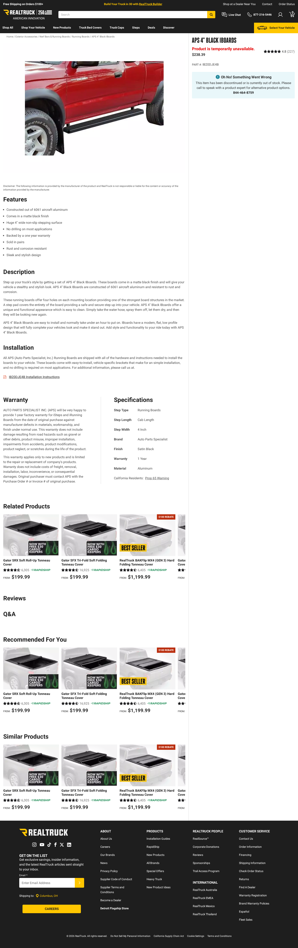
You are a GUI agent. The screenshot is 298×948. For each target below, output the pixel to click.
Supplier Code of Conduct (116, 879)
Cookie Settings (195, 936)
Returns (244, 879)
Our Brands (107, 854)
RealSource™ (201, 838)
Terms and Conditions (219, 936)
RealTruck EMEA (203, 898)
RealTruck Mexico (204, 906)
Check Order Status (251, 871)
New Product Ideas (158, 887)
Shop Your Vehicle (33, 27)
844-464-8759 (243, 93)
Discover (168, 27)
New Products (62, 27)
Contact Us (246, 838)
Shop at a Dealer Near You (239, 4)
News (103, 863)
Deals (151, 27)
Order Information (250, 846)
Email (23, 875)
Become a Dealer (110, 900)
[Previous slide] (7, 547)
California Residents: (141, 478)
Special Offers (155, 871)
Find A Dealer (247, 887)
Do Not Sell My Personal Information (130, 936)
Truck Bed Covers (90, 27)
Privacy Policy (109, 871)
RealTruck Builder (150, 4)
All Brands (153, 863)
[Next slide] (181, 547)
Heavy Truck (154, 879)
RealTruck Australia (205, 890)
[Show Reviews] (279, 51)
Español (244, 911)
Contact (267, 4)
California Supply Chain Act (169, 936)
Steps (136, 27)
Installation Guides (158, 838)
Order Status (287, 4)
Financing (245, 854)
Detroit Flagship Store (114, 908)
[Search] (211, 14)
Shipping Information (252, 863)
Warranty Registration (253, 895)
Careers (105, 846)
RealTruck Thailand (205, 914)
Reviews (198, 854)
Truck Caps (117, 27)
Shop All (7, 27)
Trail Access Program (206, 871)
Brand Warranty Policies (254, 903)
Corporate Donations (206, 846)
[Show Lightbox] (94, 108)
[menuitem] (8, 28)
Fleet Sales (245, 919)
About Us (106, 838)
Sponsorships (201, 863)
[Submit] (79, 883)
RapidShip (153, 846)
